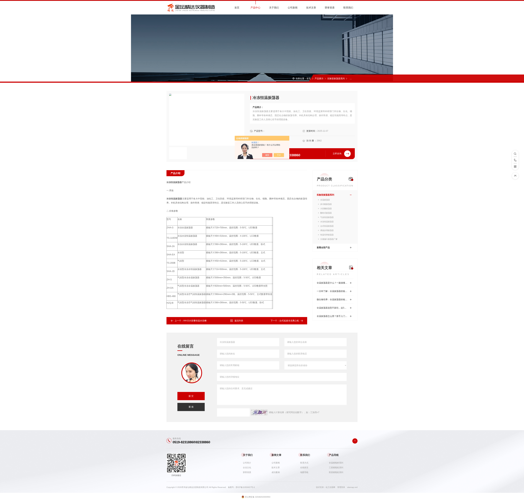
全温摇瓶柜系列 (336, 463)
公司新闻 (292, 7)
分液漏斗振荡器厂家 (328, 239)
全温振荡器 (354, 78)
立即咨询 (337, 153)
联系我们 (348, 7)
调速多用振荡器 (327, 230)
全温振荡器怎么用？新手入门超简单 (334, 316)
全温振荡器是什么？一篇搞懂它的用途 (335, 283)
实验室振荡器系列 (336, 78)
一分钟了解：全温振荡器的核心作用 (334, 291)
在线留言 (304, 467)
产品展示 (319, 78)
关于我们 (274, 7)
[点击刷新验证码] (259, 412)
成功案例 (276, 472)
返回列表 (238, 320)
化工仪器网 (331, 487)
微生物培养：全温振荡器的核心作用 (334, 299)
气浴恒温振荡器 (327, 217)
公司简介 (247, 463)
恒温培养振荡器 (327, 235)
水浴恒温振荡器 (327, 222)
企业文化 (247, 467)
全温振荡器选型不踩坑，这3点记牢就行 (335, 308)
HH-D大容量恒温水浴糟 (194, 320)
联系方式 (304, 463)
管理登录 (341, 487)
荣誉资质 (330, 7)
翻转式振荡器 (326, 213)
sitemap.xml (352, 487)
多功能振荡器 (326, 204)
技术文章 (311, 7)
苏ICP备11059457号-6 (245, 487)
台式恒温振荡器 (327, 226)
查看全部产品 (323, 247)
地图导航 (304, 472)
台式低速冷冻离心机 (289, 320)
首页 (236, 7)
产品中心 (255, 7)
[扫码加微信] (515, 166)
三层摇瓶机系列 (336, 467)
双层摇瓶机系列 (336, 472)
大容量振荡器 (326, 208)
